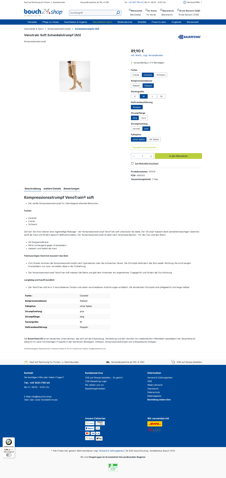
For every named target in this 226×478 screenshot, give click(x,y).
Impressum (153, 388)
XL (161, 96)
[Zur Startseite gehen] (43, 13)
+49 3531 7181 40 (135, 2)
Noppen (137, 107)
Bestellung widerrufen (159, 399)
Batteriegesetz (154, 396)
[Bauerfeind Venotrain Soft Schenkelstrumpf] (74, 76)
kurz (144, 118)
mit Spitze (154, 139)
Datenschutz (153, 392)
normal (136, 128)
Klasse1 (136, 85)
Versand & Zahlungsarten (160, 377)
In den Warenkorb (178, 156)
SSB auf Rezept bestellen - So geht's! (104, 377)
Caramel (148, 75)
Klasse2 (148, 85)
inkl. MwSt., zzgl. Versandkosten (147, 55)
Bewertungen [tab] (71, 188)
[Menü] (13, 439)
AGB (149, 381)
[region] (74, 76)
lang (135, 118)
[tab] (33, 188)
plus (146, 128)
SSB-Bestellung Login (96, 381)
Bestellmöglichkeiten (95, 388)
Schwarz (161, 75)
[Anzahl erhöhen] (151, 156)
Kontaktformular (49, 399)
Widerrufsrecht (154, 385)
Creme (136, 75)
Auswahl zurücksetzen (144, 147)
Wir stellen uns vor (94, 385)
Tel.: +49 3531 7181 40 (37, 382)
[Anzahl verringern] (133, 156)
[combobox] (95, 13)
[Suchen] (117, 12)
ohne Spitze (139, 139)
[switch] (8, 454)
